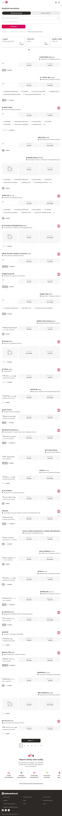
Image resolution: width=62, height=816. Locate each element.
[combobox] (30, 17)
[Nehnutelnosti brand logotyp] (3, 2)
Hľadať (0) (14, 26)
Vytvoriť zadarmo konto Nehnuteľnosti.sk (31, 783)
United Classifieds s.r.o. (13, 814)
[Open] (59, 18)
